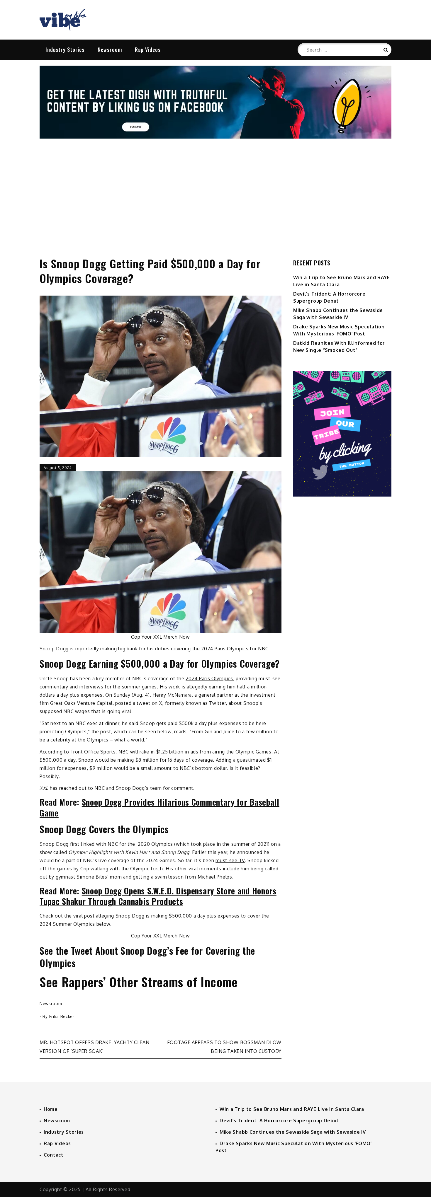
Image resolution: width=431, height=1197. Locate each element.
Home (51, 1109)
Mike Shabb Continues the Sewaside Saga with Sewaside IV (293, 1132)
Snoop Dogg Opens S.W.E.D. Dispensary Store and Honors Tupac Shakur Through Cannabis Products (158, 896)
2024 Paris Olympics (209, 678)
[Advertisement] (215, 192)
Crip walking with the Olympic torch (121, 869)
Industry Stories (64, 49)
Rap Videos (148, 49)
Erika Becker (61, 1016)
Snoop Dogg (54, 649)
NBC (263, 649)
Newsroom (110, 49)
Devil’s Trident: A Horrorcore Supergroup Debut (279, 1120)
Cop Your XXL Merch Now (160, 637)
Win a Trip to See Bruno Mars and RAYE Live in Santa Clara (292, 1109)
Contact (54, 1155)
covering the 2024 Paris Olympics (209, 649)
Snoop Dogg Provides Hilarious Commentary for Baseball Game (159, 807)
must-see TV (230, 860)
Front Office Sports (93, 752)
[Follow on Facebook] (215, 137)
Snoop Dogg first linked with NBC (79, 844)
